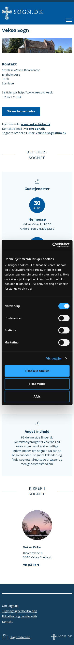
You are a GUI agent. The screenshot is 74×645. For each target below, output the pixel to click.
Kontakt (7, 621)
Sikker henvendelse (21, 111)
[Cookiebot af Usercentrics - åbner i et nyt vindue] (52, 245)
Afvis (37, 396)
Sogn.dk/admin (20, 637)
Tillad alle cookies (37, 370)
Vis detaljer (54, 358)
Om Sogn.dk (10, 606)
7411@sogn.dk (34, 128)
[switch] (63, 318)
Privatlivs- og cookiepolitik (19, 616)
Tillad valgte (37, 383)
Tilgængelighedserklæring (19, 611)
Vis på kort (31, 565)
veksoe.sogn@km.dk (51, 133)
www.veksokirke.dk (35, 124)
